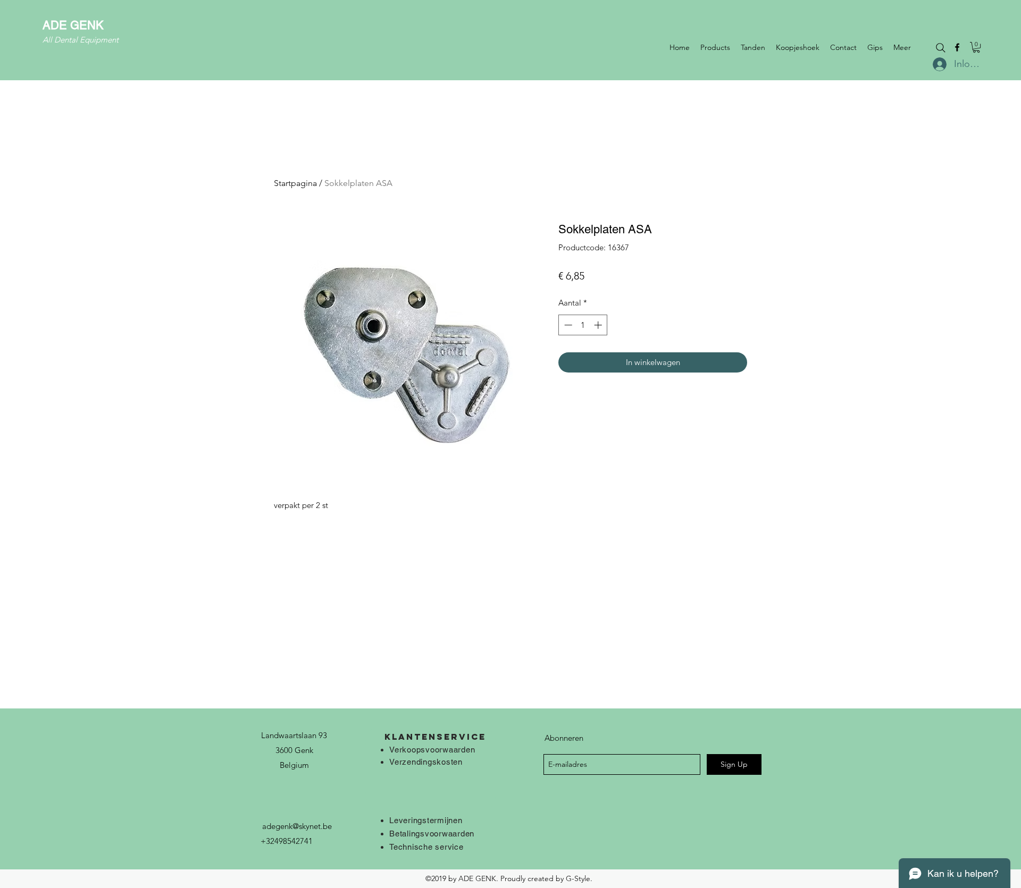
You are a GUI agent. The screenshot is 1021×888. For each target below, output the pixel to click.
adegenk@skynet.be (297, 826)
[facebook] (957, 47)
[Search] (941, 48)
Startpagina (295, 183)
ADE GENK (73, 25)
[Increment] (599, 325)
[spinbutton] (583, 325)
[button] (976, 47)
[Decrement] (567, 325)
